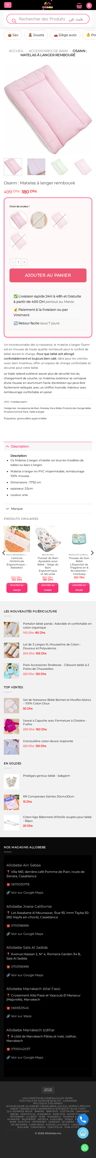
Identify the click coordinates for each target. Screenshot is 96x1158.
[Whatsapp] (85, 1148)
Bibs (42, 1116)
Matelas (44, 408)
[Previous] (12, 109)
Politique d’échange (48, 1103)
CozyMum (67, 1111)
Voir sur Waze (21, 1016)
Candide (54, 1122)
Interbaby (17, 1116)
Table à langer (37, 411)
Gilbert (31, 1116)
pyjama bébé (39, 418)
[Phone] (83, 1119)
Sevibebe (68, 1122)
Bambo (40, 1111)
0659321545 (20, 1008)
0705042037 (20, 1049)
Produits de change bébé (76, 408)
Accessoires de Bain (48, 51)
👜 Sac (13, 35)
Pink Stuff (72, 1127)
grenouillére (24, 418)
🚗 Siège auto (65, 35)
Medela (43, 1119)
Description (20, 446)
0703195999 (20, 967)
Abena (14, 1114)
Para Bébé (55, 408)
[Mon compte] (89, 6)
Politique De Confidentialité (40, 1101)
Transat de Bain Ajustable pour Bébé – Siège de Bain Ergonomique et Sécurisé (47, 566)
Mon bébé (29, 1119)
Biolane (23, 1127)
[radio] (18, 220)
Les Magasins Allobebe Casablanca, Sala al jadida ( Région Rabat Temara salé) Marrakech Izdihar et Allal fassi (48, 1107)
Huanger (13, 1119)
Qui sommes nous (20, 1111)
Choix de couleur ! (19, 206)
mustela (24, 1122)
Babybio (52, 1111)
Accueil (16, 51)
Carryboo (36, 1124)
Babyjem (59, 1114)
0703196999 (20, 925)
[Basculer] (7, 446)
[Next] (84, 109)
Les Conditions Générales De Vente (47, 1098)
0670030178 (20, 884)
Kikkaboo (44, 1114)
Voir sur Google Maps (27, 892)
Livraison (70, 1101)
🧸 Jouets (36, 35)
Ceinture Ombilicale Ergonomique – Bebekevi (17, 563)
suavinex (56, 1119)
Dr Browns (19, 1124)
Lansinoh (82, 1111)
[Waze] (83, 1133)
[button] (8, 5)
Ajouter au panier (48, 275)
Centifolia (28, 1114)
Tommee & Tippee (74, 1116)
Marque (17, 509)
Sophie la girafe (58, 1124)
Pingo (69, 1119)
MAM (13, 1122)
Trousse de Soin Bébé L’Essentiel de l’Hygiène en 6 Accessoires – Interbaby (79, 566)
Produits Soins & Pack (16, 411)
